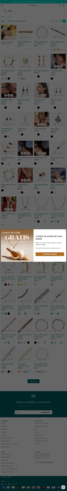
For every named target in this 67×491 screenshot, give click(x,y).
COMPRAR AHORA (50, 254)
